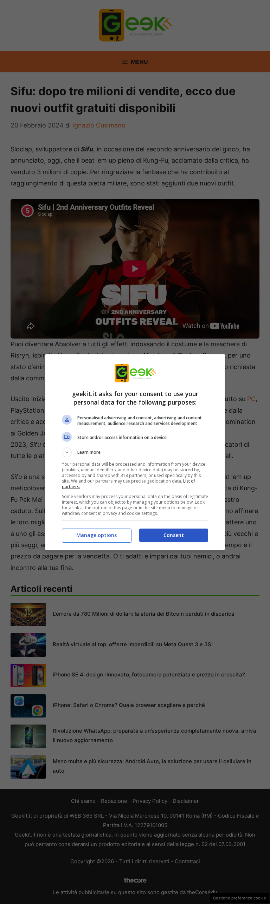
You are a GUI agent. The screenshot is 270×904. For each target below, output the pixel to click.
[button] (135, 452)
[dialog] (135, 452)
